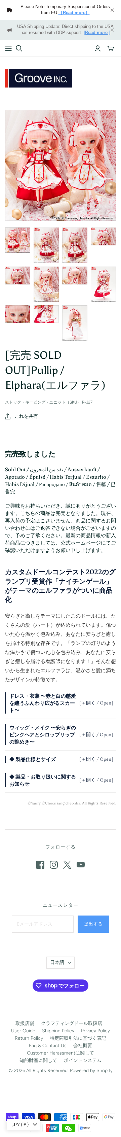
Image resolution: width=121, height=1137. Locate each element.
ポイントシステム (83, 1060)
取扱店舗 (24, 1023)
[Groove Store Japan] (38, 77)
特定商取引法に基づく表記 (78, 1038)
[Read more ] (97, 32)
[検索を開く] (19, 48)
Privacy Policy (95, 1031)
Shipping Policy (58, 1031)
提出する (93, 924)
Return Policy (29, 1038)
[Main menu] (8, 48)
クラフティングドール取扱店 (71, 1023)
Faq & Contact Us (48, 1045)
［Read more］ (74, 12)
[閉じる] (112, 10)
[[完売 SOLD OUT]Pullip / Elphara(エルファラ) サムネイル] (17, 240)
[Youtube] (81, 865)
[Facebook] (40, 865)
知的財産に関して (38, 1060)
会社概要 (82, 1045)
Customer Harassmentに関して (60, 1053)
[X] (67, 865)
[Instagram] (54, 865)
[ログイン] (97, 48)
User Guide (23, 1031)
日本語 (57, 962)
